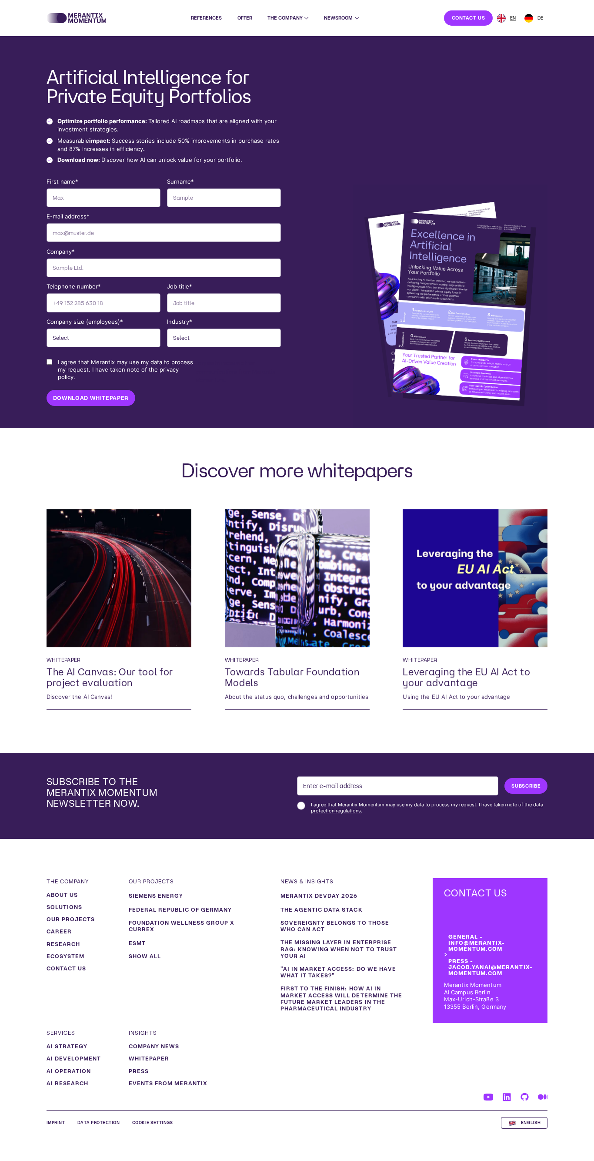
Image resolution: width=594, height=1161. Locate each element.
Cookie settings (152, 1122)
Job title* (179, 286)
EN (513, 17)
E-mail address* (68, 216)
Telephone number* (74, 286)
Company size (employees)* (85, 322)
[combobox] (506, 18)
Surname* (180, 181)
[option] (533, 18)
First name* (62, 181)
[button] (288, 18)
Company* (61, 251)
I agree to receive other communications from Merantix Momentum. (166, 371)
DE (540, 17)
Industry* (179, 322)
